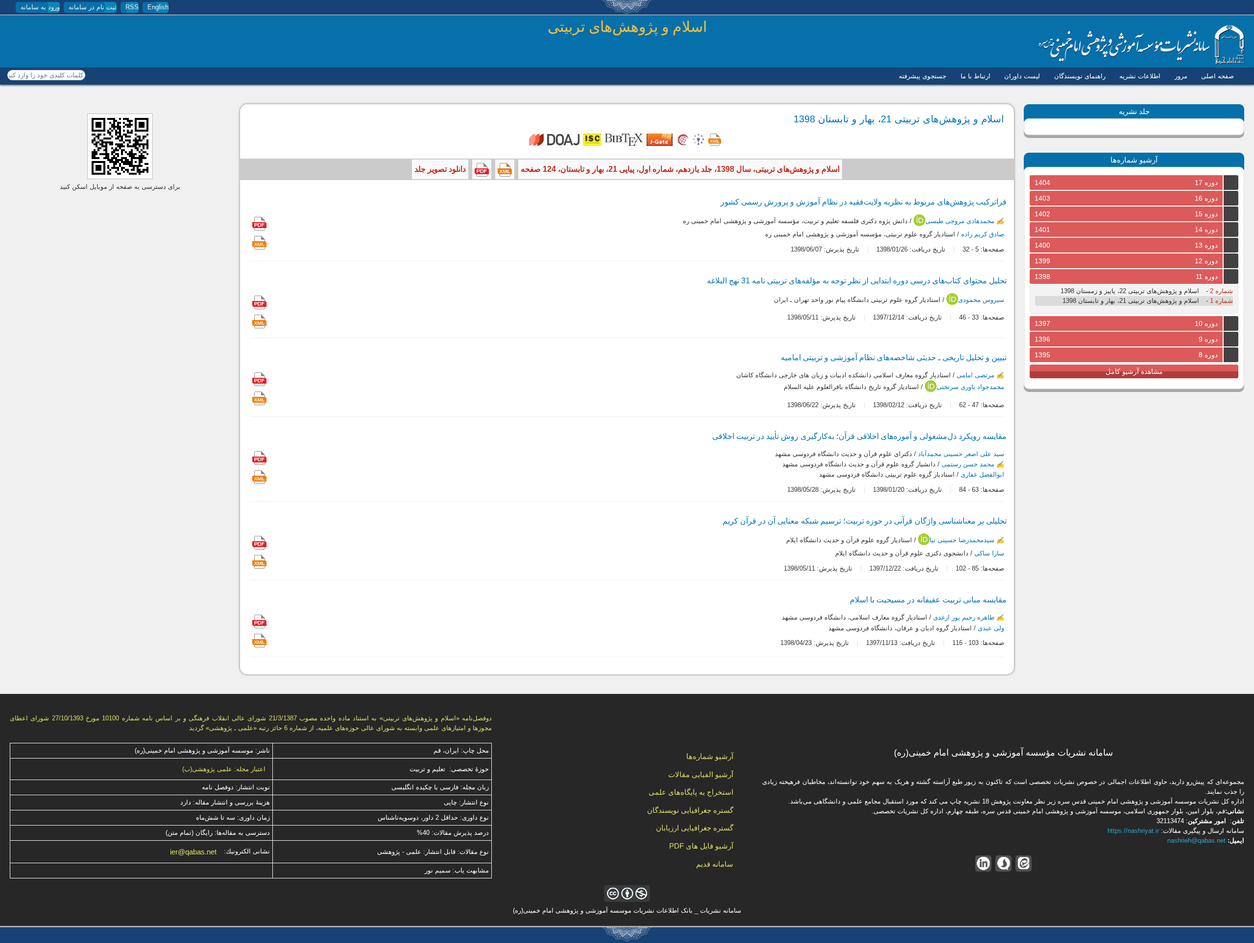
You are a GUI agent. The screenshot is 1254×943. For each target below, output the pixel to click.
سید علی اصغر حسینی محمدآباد (961, 454)
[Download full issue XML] (504, 169)
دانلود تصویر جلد (440, 169)
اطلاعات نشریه (1139, 76)
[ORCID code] (919, 224)
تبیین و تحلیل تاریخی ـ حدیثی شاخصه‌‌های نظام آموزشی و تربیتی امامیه (894, 357)
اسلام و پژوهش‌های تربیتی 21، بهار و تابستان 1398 (1130, 300)
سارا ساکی (989, 553)
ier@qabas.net (193, 852)
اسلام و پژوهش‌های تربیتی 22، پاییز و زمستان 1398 (1130, 291)
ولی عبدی (991, 628)
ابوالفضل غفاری (982, 475)
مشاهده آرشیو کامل (1134, 371)
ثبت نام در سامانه (93, 7)
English (158, 7)
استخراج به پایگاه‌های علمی (691, 792)
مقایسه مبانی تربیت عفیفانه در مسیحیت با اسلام (928, 600)
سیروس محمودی (981, 299)
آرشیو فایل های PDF (701, 846)
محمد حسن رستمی (967, 464)
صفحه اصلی (1217, 76)
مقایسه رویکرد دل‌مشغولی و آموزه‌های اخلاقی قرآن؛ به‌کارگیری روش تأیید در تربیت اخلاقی (859, 436)
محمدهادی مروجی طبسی (959, 221)
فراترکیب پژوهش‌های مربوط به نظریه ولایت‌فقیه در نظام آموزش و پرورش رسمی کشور (864, 202)
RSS (132, 7)
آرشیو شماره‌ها (709, 756)
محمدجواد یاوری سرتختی (970, 387)
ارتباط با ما (975, 76)
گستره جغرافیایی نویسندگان (690, 810)
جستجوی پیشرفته (922, 76)
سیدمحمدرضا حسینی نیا (962, 540)
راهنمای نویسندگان (1080, 76)
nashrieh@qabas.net (1196, 840)
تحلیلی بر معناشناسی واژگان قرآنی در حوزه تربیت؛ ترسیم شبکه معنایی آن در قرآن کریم (865, 521)
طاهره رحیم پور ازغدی (963, 617)
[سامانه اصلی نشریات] (1141, 62)
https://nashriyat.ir (1133, 830)
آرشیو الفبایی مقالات (700, 774)
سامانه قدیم (714, 864)
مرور (1181, 76)
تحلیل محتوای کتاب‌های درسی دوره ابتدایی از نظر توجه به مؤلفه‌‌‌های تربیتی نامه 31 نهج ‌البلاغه (857, 280)
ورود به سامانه (40, 7)
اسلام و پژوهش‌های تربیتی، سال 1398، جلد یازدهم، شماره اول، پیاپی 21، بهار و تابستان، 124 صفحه (680, 169)
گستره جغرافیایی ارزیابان (694, 828)
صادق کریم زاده (982, 234)
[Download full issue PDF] (481, 169)
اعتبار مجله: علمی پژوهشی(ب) (223, 769)
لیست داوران (1022, 76)
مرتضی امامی (975, 375)
